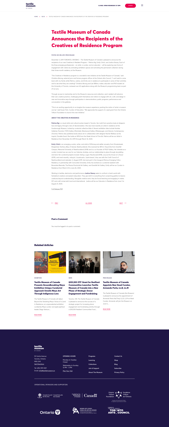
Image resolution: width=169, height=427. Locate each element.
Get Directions (39, 364)
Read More (38, 315)
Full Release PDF (57, 189)
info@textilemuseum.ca (47, 371)
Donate (130, 5)
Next (121, 203)
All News (89, 203)
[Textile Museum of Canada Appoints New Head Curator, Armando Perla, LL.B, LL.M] (119, 262)
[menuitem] (97, 357)
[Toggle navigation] (142, 5)
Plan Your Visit (68, 371)
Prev (56, 203)
